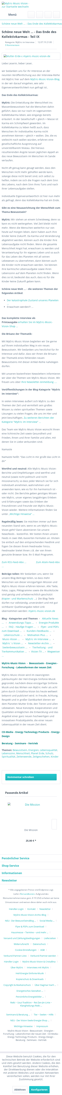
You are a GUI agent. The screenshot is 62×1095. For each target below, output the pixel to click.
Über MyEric (17, 967)
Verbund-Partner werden (43, 955)
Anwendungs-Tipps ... (21, 622)
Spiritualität (8, 756)
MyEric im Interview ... (38, 639)
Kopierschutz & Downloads (30, 979)
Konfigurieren (39, 1089)
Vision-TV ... (37, 651)
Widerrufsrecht (21, 944)
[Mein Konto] (48, 14)
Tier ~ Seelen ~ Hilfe (43, 1014)
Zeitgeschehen (41, 756)
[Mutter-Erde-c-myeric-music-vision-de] (31, 56)
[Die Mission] (31, 815)
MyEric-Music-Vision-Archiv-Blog (29, 914)
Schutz (49, 753)
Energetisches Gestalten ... (30, 990)
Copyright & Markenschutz (17, 985)
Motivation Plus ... (38, 635)
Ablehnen (20, 1089)
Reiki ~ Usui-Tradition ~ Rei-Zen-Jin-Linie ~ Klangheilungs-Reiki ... (31, 1004)
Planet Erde (37, 753)
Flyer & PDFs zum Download (29, 926)
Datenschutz (39, 944)
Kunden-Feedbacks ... (39, 631)
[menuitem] (9, 14)
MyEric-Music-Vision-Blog (44, 79)
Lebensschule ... (13, 635)
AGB (42, 949)
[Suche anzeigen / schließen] (31, 14)
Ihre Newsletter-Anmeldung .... (39, 382)
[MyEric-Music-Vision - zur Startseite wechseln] (16, 5)
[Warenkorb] (56, 14)
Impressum (42, 1026)
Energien (33, 750)
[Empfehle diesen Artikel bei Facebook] (57, 763)
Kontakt (31, 909)
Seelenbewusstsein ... (14, 647)
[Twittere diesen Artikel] (51, 763)
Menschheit (23, 753)
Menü (12, 15)
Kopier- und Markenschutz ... (19, 598)
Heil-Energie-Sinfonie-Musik (30, 973)
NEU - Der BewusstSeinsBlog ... (20, 920)
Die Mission (31, 830)
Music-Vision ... (11, 639)
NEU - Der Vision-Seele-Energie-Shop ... (29, 1020)
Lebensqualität (48, 750)
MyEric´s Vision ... (12, 643)
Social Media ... (47, 920)
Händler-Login (16, 909)
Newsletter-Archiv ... (40, 643)
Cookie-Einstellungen (26, 949)
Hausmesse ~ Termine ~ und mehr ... (29, 932)
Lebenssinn (8, 753)
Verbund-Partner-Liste (15, 955)
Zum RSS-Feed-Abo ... (14, 562)
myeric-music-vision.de (41, 611)
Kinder (55, 756)
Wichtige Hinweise (23, 1026)
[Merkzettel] (39, 14)
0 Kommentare (12, 45)
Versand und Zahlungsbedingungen (22, 938)
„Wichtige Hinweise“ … (21, 514)
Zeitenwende (24, 756)
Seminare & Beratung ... (18, 1014)
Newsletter (45, 909)
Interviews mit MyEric (38, 967)
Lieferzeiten (50, 938)
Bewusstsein (20, 750)
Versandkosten (27, 893)
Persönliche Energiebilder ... (30, 996)
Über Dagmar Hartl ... (45, 985)
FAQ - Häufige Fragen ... (22, 626)
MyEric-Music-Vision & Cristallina (38, 961)
